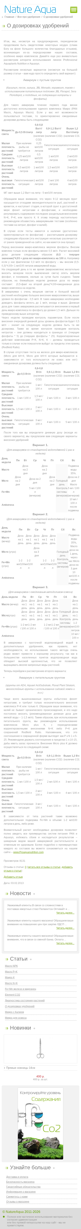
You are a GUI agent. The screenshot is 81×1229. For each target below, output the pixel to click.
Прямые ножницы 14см (20, 1067)
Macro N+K (11, 983)
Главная (9, 16)
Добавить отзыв (13, 877)
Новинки (20, 1028)
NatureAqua (15, 1212)
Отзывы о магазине (17, 1201)
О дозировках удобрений (19, 1006)
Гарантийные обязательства (23, 1186)
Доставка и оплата (17, 1176)
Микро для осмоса (16, 1017)
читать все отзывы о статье (44, 867)
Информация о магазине (21, 1191)
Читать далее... (65, 912)
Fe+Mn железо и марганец (20, 989)
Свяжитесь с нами (17, 1196)
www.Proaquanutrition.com (28, 852)
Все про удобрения (28, 16)
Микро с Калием (14, 1012)
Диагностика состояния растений (25, 1000)
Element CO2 (12, 994)
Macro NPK (11, 965)
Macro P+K (11, 971)
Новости (20, 893)
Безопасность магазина (20, 1181)
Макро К (10, 977)
